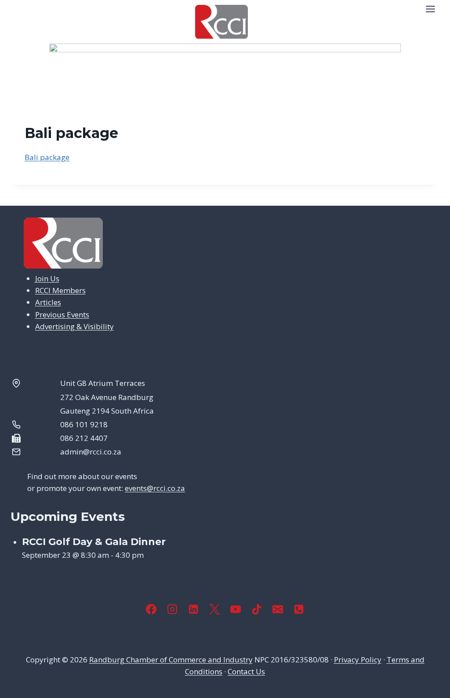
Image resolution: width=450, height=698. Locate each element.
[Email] (277, 609)
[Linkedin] (193, 609)
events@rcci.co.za (155, 488)
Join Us (47, 278)
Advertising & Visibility (74, 326)
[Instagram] (172, 609)
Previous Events (62, 314)
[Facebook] (151, 609)
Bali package (47, 157)
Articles (48, 302)
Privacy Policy (357, 659)
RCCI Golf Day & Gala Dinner (94, 542)
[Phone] (298, 609)
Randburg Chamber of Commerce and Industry (171, 659)
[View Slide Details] (225, 65)
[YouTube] (235, 609)
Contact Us (246, 671)
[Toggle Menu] (430, 9)
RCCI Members (60, 290)
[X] (214, 609)
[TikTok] (256, 609)
